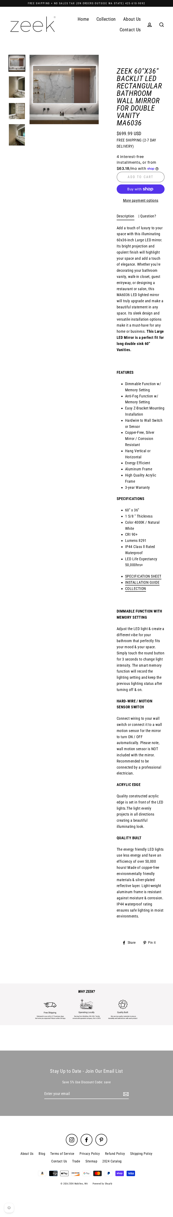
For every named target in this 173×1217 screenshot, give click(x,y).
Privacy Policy (90, 1154)
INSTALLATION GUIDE (142, 582)
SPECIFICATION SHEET (143, 576)
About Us (132, 19)
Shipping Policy (141, 1154)
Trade (76, 1161)
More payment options (140, 200)
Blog (42, 1154)
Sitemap (91, 1161)
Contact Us (130, 29)
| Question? (147, 216)
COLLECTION (135, 588)
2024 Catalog (112, 1161)
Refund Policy (115, 1154)
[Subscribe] (125, 1094)
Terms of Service (62, 1154)
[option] (64, 89)
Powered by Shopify (102, 1183)
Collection (106, 19)
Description (125, 216)
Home (83, 19)
